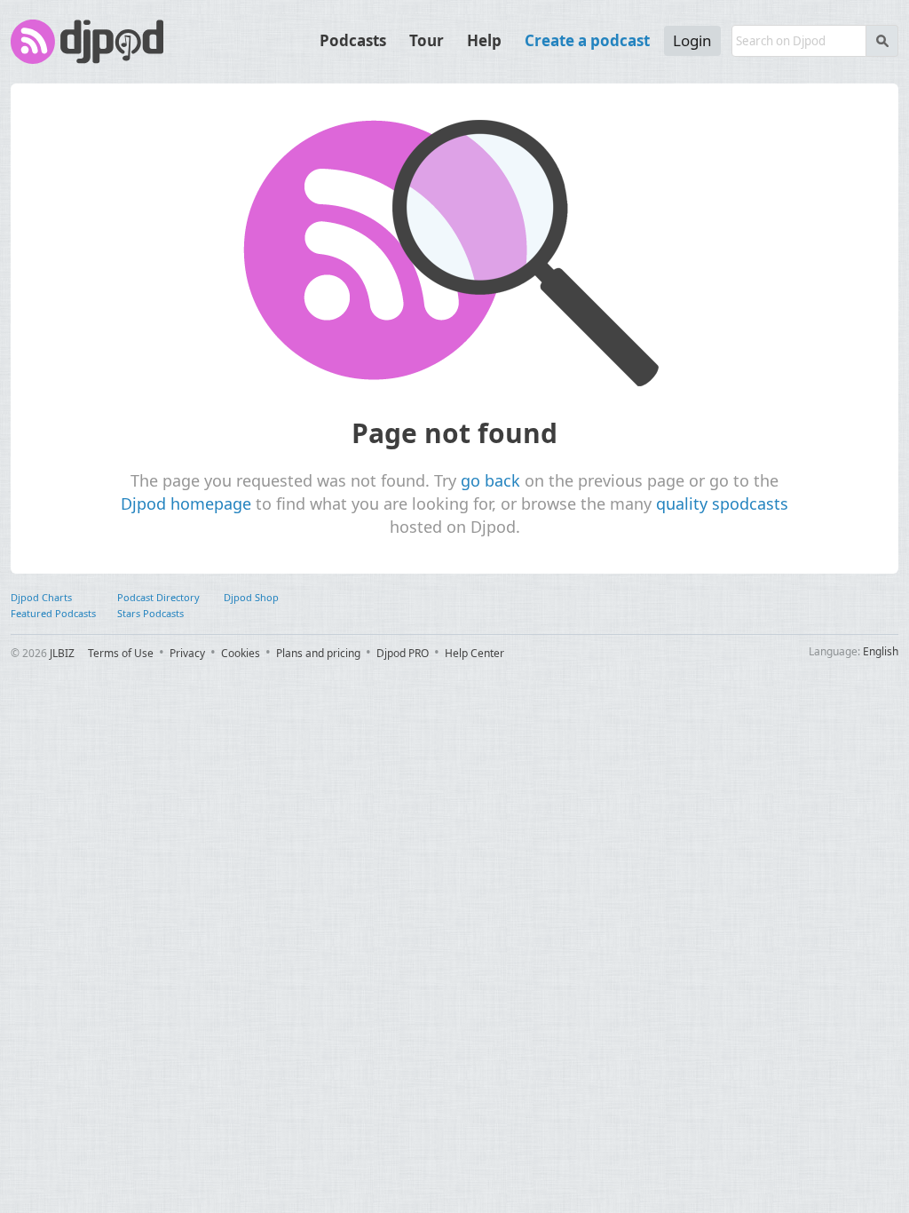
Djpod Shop (251, 597)
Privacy (187, 653)
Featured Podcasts (53, 613)
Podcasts (353, 40)
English (880, 651)
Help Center (474, 653)
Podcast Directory (158, 597)
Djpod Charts (41, 597)
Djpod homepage (186, 503)
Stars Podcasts (150, 613)
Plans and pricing (318, 653)
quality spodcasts (722, 503)
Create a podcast (587, 40)
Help (484, 40)
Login (692, 40)
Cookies (240, 653)
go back (490, 480)
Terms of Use (121, 653)
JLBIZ (62, 653)
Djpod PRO (402, 653)
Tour (426, 40)
